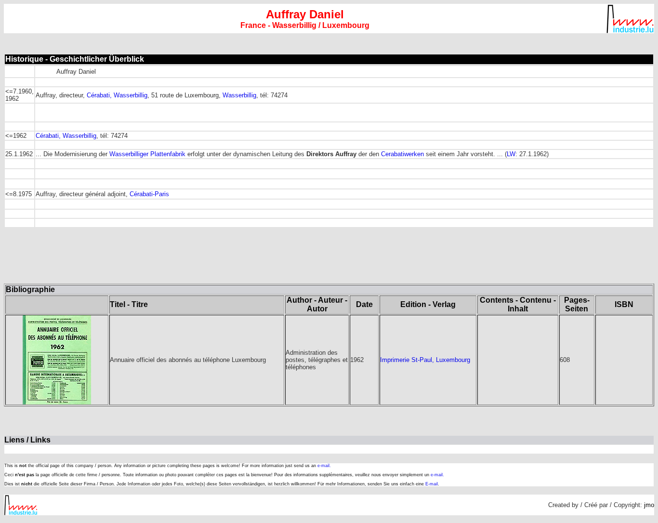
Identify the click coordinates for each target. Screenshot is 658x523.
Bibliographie (30, 289)
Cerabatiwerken (402, 154)
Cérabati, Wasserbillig (117, 95)
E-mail (431, 484)
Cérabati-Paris (149, 194)
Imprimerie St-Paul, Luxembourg (425, 359)
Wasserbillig (239, 95)
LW (511, 154)
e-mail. (324, 465)
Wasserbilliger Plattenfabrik (147, 154)
